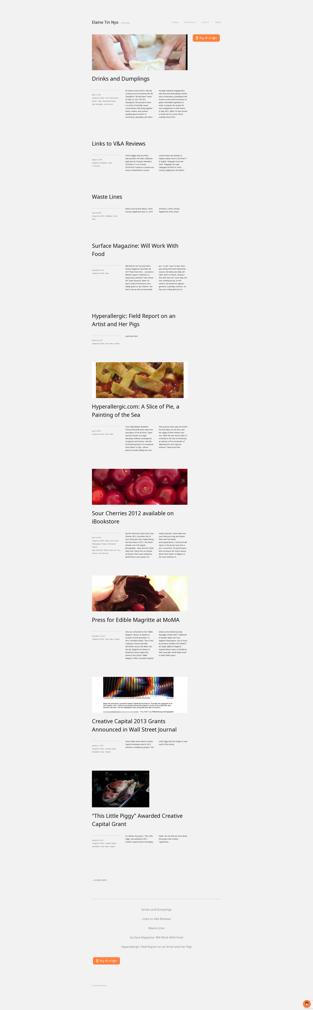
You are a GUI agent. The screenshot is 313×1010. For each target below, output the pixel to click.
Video (100, 101)
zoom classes (108, 104)
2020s (102, 98)
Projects (117, 343)
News (218, 22)
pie (115, 550)
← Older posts (99, 880)
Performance (114, 98)
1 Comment (96, 166)
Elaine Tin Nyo (105, 22)
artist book (99, 550)
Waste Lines (107, 196)
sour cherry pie (103, 553)
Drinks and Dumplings (121, 78)
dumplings (99, 104)
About (205, 22)
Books (107, 541)
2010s (102, 216)
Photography (96, 544)
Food (106, 98)
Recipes (94, 101)
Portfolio (190, 22)
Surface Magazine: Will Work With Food (156, 937)
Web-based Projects (109, 101)
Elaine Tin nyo (108, 550)
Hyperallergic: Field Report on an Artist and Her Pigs (156, 947)
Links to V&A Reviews (118, 143)
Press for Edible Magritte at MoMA (135, 619)
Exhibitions (103, 163)
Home (175, 22)
